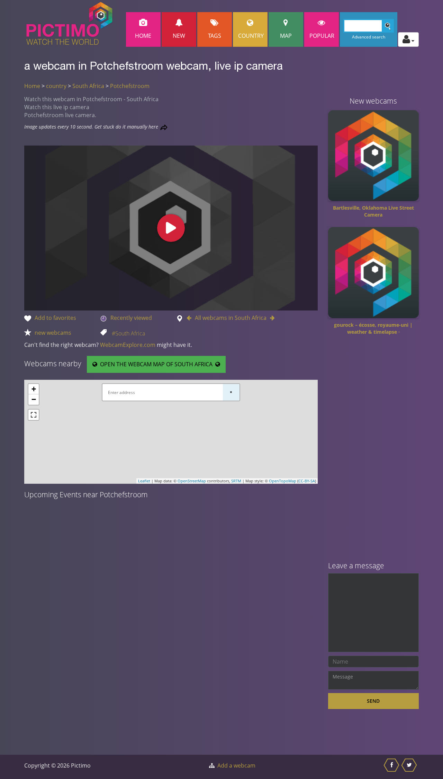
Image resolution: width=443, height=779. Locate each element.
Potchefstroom (130, 86)
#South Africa (128, 333)
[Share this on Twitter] (410, 767)
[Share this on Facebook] (392, 767)
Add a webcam (236, 765)
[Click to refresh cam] (164, 127)
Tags (214, 36)
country (56, 86)
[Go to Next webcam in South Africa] (270, 318)
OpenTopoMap (282, 480)
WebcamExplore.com (127, 345)
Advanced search (368, 37)
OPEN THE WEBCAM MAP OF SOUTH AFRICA (156, 364)
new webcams (53, 332)
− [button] (33, 399)
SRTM (236, 480)
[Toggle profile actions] (408, 39)
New (179, 36)
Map (286, 36)
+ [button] (33, 389)
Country (251, 36)
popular (321, 36)
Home (143, 36)
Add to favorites (55, 318)
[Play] (171, 228)
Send (373, 701)
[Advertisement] (373, 451)
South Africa (88, 86)
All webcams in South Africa (230, 318)
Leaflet (144, 480)
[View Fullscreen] (33, 415)
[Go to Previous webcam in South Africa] (191, 318)
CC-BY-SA (306, 480)
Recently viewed (131, 318)
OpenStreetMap (192, 480)
